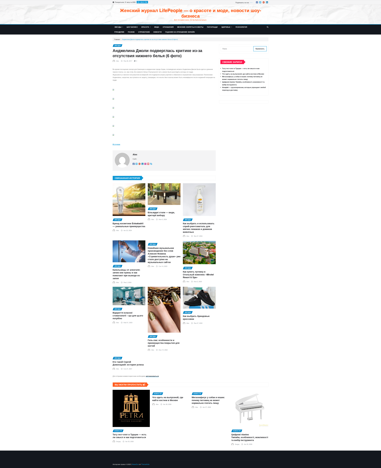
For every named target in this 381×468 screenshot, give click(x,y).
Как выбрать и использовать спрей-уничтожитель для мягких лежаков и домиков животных (198, 227)
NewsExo (135, 464)
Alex (117, 61)
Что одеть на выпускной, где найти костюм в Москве (243, 74)
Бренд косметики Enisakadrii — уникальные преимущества (129, 225)
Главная (117, 39)
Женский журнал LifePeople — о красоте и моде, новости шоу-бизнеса (190, 13)
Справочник (144, 32)
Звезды (118, 27)
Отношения (168, 27)
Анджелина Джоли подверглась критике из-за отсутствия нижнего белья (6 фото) (150, 39)
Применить (260, 49)
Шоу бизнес (132, 27)
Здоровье (226, 27)
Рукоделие (119, 32)
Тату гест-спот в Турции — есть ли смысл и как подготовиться (129, 436)
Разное (131, 32)
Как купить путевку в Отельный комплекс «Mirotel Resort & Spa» (198, 274)
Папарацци (212, 27)
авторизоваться (152, 376)
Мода (156, 27)
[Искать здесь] (267, 27)
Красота (145, 27)
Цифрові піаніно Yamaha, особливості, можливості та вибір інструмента (249, 437)
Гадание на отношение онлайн (180, 32)
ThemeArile (145, 464)
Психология (241, 27)
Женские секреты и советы (190, 27)
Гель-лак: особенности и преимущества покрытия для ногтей (163, 342)
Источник (116, 144)
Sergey (118, 441)
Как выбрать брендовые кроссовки (196, 317)
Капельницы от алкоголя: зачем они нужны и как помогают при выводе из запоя (126, 274)
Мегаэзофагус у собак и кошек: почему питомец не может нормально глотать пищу (208, 400)
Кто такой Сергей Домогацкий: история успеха (128, 363)
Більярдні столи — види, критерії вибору (161, 214)
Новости (157, 32)
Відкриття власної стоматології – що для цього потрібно (128, 315)
